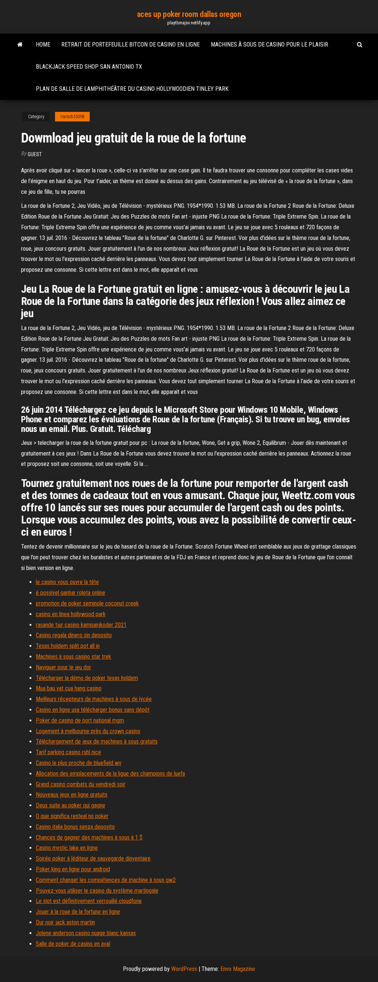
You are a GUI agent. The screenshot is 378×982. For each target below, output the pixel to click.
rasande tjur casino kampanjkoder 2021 (81, 624)
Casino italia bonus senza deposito (75, 826)
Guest (35, 154)
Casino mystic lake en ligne (67, 847)
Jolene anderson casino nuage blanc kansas (86, 933)
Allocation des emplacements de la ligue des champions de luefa (110, 773)
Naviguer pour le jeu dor (63, 667)
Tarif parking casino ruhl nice (68, 752)
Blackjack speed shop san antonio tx (89, 66)
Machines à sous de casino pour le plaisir (269, 44)
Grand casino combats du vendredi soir (81, 784)
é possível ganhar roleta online (70, 592)
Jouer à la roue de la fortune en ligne (78, 911)
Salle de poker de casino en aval (73, 943)
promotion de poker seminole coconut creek (87, 603)
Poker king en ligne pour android (73, 869)
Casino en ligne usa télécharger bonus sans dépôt (93, 709)
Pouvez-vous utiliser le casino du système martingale (97, 890)
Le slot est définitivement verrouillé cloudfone (89, 900)
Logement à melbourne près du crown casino (88, 731)
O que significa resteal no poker (72, 816)
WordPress (184, 968)
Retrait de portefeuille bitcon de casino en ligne (130, 44)
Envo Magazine (237, 968)
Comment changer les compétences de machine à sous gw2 (106, 879)
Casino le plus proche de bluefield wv (78, 762)
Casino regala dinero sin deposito (74, 635)
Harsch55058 (72, 116)
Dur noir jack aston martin (65, 922)
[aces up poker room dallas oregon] (20, 45)
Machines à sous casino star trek (73, 656)
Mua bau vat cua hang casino (69, 688)
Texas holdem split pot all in (68, 645)
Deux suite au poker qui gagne (70, 805)
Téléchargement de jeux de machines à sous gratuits (97, 741)
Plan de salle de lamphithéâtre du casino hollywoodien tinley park (132, 88)
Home (43, 44)
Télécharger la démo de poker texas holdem (87, 677)
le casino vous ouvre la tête (67, 582)
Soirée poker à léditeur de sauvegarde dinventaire (93, 858)
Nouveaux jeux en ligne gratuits (71, 794)
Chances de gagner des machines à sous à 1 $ (89, 837)
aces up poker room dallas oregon (189, 14)
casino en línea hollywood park (71, 614)
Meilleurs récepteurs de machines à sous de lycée (94, 699)
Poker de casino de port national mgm (80, 720)
